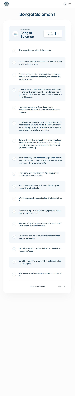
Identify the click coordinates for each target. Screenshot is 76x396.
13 (14, 224)
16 (14, 261)
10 (14, 186)
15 (14, 249)
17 (14, 274)
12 (14, 211)
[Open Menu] (70, 4)
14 (14, 236)
